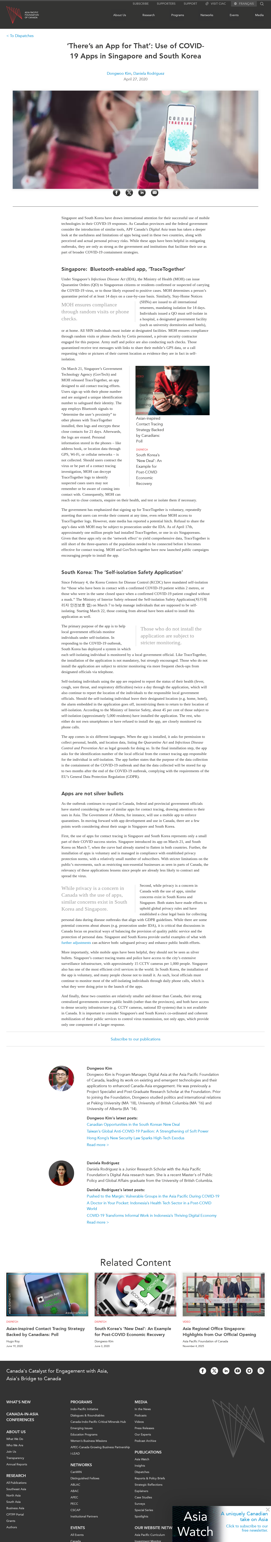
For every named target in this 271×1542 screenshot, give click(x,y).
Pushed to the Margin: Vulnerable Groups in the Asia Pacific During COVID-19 (153, 1196)
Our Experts (143, 1434)
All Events (77, 1535)
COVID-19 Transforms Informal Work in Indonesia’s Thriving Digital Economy (152, 1215)
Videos (139, 1422)
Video (140, 376)
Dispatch (142, 413)
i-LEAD (75, 1453)
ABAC (75, 1491)
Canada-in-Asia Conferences (22, 1417)
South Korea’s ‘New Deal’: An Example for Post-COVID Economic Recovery (133, 1331)
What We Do (14, 1439)
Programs (177, 15)
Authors (11, 1527)
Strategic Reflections (148, 1485)
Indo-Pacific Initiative (84, 1409)
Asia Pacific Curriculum (150, 1535)
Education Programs (84, 1434)
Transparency (15, 1458)
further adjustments (76, 942)
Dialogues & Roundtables (87, 1415)
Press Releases (144, 1428)
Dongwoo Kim (119, 73)
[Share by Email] (154, 192)
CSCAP (75, 1510)
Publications (148, 1452)
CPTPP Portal (15, 1514)
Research (148, 15)
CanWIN (76, 1472)
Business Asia (15, 1508)
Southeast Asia (16, 1489)
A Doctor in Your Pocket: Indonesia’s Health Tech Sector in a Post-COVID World (149, 1206)
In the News (143, 1409)
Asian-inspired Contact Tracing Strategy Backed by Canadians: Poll (150, 430)
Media (259, 15)
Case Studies (143, 1497)
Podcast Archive (145, 1441)
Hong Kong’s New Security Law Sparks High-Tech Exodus (135, 1138)
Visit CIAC (218, 4)
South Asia (13, 1502)
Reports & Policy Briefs (150, 1478)
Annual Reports (16, 1464)
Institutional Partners (84, 1516)
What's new (18, 1402)
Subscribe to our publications (135, 1039)
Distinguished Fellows (85, 1478)
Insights (140, 1465)
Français (246, 3)
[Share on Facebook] (116, 192)
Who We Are (14, 1445)
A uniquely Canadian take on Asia (244, 1516)
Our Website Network (158, 1527)
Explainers (141, 1491)
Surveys (140, 1504)
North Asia (13, 1495)
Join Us (11, 1451)
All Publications (16, 1483)
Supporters (166, 4)
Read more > (98, 1144)
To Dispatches (22, 35)
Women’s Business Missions (89, 1441)
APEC (74, 1497)
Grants (10, 1521)
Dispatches (142, 1472)
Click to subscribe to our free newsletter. (247, 1528)
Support (190, 4)
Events (234, 15)
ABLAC (75, 1485)
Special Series (144, 1510)
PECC (74, 1504)
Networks (206, 15)
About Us (119, 15)
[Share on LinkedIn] (142, 192)
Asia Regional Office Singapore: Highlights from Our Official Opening (151, 393)
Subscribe (141, 4)
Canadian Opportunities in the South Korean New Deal (133, 1124)
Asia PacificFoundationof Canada (32, 15)
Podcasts (141, 1415)
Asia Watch (195, 1524)
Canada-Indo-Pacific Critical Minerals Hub (98, 1422)
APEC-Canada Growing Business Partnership (100, 1447)
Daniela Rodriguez (148, 73)
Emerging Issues (82, 1428)
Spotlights (141, 1516)
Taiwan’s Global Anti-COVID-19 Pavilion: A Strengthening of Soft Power (148, 1131)
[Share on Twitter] (129, 192)
